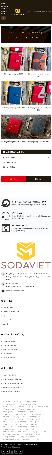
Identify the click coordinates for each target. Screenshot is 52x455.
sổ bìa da (6, 414)
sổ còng (6, 417)
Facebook (3, 451)
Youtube (12, 451)
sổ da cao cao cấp (34, 419)
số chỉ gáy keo (8, 412)
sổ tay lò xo (22, 432)
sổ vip (44, 432)
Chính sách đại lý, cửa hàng (12, 379)
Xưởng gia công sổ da (11, 434)
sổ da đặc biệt (31, 424)
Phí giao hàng (7, 353)
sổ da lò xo (7, 424)
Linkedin (20, 451)
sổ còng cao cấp (19, 417)
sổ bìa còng (34, 412)
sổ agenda (22, 412)
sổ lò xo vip (23, 429)
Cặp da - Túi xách (10, 162)
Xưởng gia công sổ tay (31, 434)
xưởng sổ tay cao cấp (31, 439)
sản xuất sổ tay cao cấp (26, 409)
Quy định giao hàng (10, 345)
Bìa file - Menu (9, 158)
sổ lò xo (34, 427)
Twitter (8, 451)
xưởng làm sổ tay (9, 437)
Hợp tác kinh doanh (9, 375)
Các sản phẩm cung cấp (11, 312)
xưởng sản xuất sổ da (27, 437)
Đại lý (5, 316)
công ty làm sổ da (31, 402)
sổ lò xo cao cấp (9, 429)
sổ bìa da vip (36, 414)
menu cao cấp (8, 407)
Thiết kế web (5, 447)
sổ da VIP (18, 424)
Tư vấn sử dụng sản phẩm (11, 391)
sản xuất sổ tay (8, 409)
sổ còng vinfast (8, 419)
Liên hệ (5, 324)
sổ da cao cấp (8, 422)
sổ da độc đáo (8, 427)
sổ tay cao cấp (8, 432)
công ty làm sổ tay (9, 404)
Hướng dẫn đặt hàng (10, 341)
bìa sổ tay (17, 402)
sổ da (21, 419)
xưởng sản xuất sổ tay (11, 439)
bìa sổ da (6, 402)
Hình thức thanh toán (10, 349)
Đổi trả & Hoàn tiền (9, 358)
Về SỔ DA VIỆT (8, 307)
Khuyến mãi (7, 320)
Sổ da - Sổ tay (9, 167)
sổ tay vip (34, 432)
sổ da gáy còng (36, 422)
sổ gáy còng (22, 427)
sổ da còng (22, 422)
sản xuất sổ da (42, 407)
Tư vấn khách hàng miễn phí (12, 387)
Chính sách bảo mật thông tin (13, 383)
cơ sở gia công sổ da (28, 404)
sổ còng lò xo (35, 417)
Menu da (21, 407)
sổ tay (34, 429)
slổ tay (30, 407)
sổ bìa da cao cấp (20, 414)
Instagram (16, 451)
